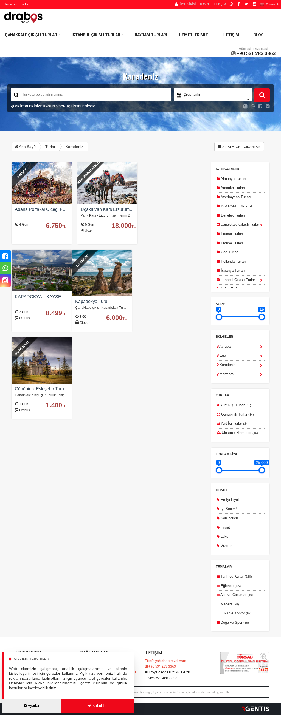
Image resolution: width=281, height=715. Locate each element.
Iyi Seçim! (228, 509)
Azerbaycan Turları (235, 197)
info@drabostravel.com (167, 661)
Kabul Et (98, 705)
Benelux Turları (232, 215)
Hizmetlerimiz (194, 35)
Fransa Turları (231, 234)
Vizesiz (226, 546)
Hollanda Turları (233, 261)
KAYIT (204, 4)
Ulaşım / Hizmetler (239, 433)
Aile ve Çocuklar (237, 595)
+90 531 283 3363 (256, 53)
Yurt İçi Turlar (234, 423)
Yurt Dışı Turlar (235, 405)
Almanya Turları (233, 179)
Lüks (224, 536)
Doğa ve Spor (234, 622)
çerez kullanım (93, 683)
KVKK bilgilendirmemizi (55, 683)
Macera (229, 604)
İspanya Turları (232, 270)
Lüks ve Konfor (235, 613)
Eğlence (231, 586)
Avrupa (224, 346)
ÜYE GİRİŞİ (188, 4)
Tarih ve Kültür (236, 576)
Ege (222, 355)
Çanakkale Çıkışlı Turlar (32, 35)
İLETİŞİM (219, 4)
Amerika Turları (232, 188)
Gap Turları (229, 252)
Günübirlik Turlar (237, 414)
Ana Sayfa (27, 146)
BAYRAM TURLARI (151, 35)
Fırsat (225, 527)
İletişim (232, 35)
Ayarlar (33, 705)
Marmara (226, 374)
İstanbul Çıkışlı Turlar (97, 35)
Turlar (50, 146)
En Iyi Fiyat (229, 500)
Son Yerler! (229, 518)
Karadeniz (74, 146)
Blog (259, 35)
